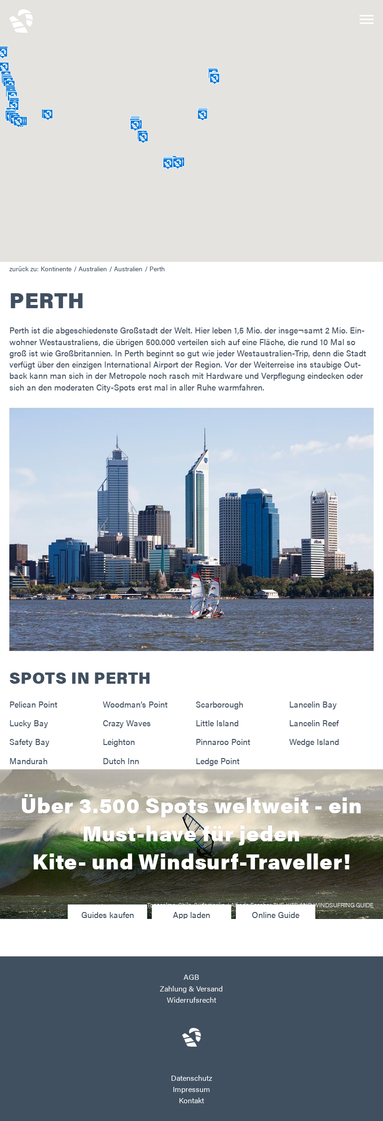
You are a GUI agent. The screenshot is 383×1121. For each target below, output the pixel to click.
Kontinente (56, 268)
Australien (92, 268)
